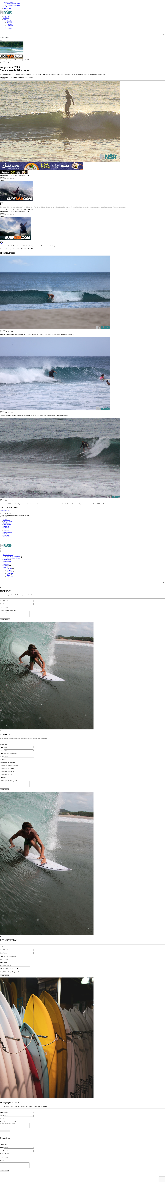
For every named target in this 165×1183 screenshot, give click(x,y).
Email (2, 604)
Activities (9, 22)
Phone (2, 607)
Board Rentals (7, 8)
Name (2, 601)
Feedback (9, 24)
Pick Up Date (4, 968)
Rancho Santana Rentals (13, 3)
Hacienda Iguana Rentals (13, 5)
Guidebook (10, 25)
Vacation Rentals (8, 2)
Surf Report (6, 16)
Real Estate (6, 6)
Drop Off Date (4, 972)
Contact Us (10, 28)
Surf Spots (6, 18)
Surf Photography (8, 532)
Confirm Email (4, 753)
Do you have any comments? (8, 610)
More (4, 19)
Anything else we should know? (9, 780)
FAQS (8, 27)
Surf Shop (9, 21)
